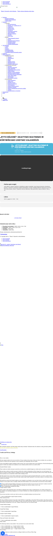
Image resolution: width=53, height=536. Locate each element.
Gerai (1, 449)
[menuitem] (28, 19)
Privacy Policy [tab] (3, 529)
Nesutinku (4, 449)
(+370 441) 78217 (18, 217)
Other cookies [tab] (3, 521)
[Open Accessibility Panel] (3, 533)
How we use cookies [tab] (4, 458)
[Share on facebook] (26, 204)
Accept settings (3, 535)
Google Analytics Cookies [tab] (5, 487)
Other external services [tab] (4, 497)
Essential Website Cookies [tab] (5, 466)
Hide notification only (10, 535)
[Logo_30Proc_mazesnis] (8, 11)
